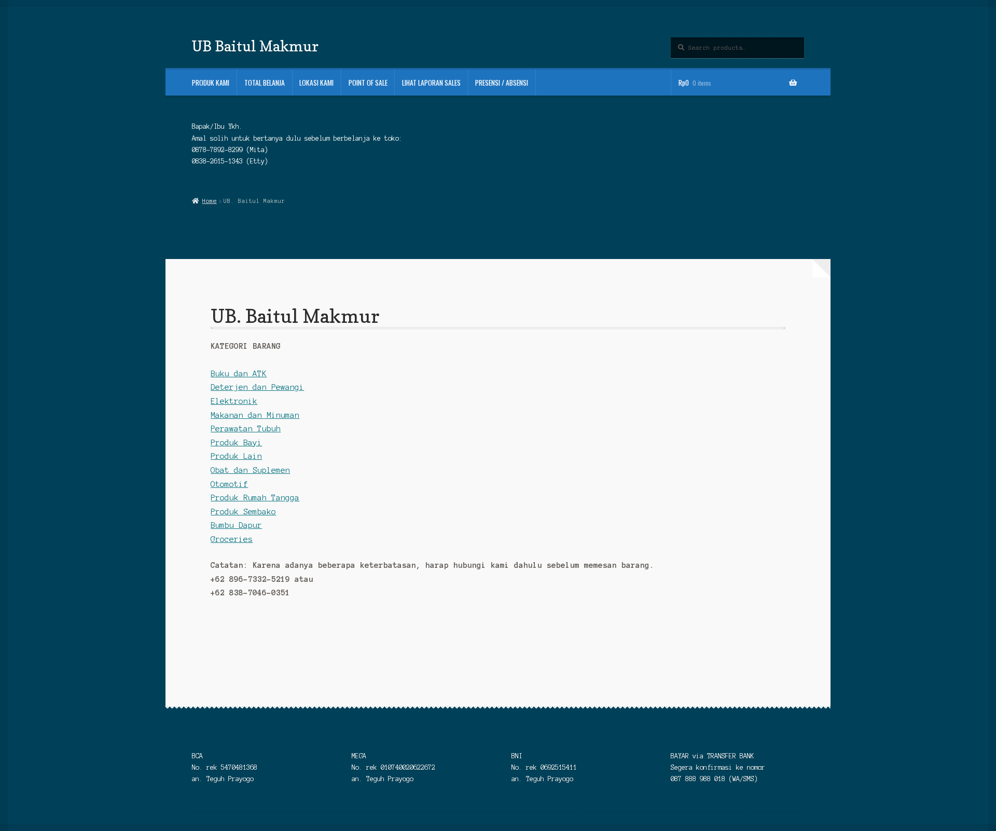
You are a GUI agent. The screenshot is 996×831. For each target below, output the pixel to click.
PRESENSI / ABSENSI (501, 82)
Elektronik (234, 401)
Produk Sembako (243, 512)
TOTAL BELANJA (264, 82)
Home (209, 201)
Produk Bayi (236, 443)
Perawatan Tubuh (246, 429)
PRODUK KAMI (210, 82)
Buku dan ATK (239, 374)
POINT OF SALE (368, 82)
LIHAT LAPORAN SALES (431, 82)
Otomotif (229, 484)
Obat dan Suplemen (250, 470)
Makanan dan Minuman (255, 415)
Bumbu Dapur (236, 525)
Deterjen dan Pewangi (257, 387)
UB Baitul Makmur (255, 46)
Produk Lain (236, 456)
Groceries (232, 539)
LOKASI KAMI (316, 82)
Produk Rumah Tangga (255, 498)
